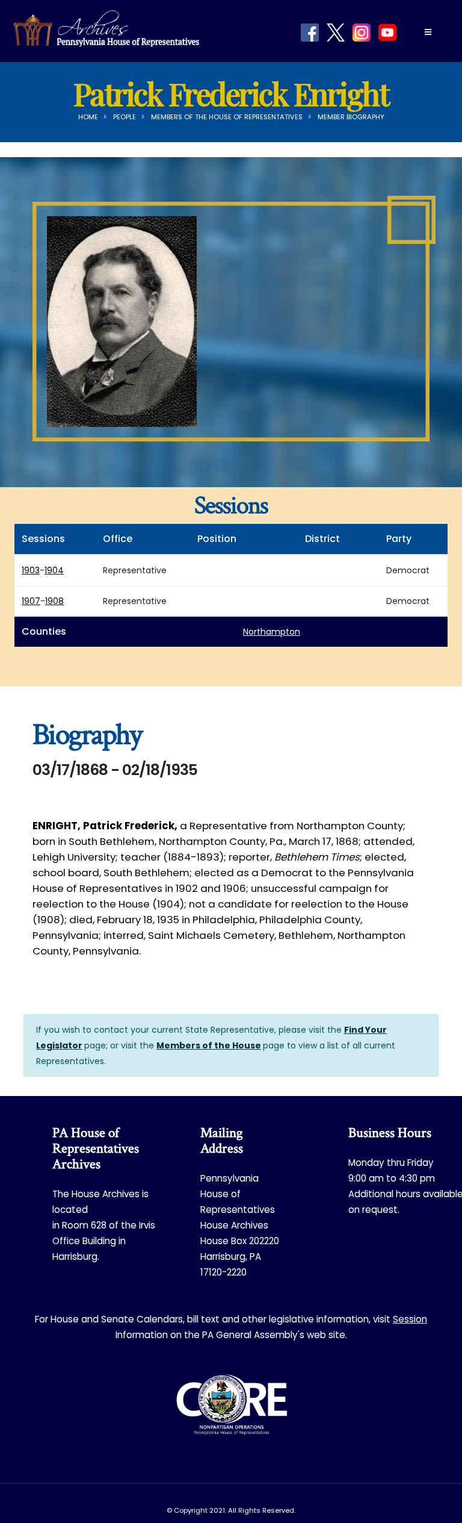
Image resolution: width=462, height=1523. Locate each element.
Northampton (271, 632)
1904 (54, 570)
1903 (31, 570)
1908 (54, 601)
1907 (31, 601)
